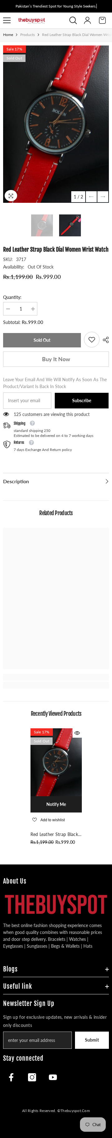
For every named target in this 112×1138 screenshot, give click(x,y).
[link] (92, 339)
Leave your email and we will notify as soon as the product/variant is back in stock (55, 383)
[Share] (104, 339)
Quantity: (12, 297)
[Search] (73, 20)
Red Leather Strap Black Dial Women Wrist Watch (54, 835)
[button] (91, 196)
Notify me (56, 804)
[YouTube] (53, 1077)
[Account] (87, 20)
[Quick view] (77, 733)
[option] (56, 124)
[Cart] (102, 20)
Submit (92, 1040)
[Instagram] (32, 1077)
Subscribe (81, 400)
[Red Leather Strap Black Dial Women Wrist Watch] (56, 762)
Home (8, 34)
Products (27, 34)
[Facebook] (11, 1077)
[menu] (7, 20)
